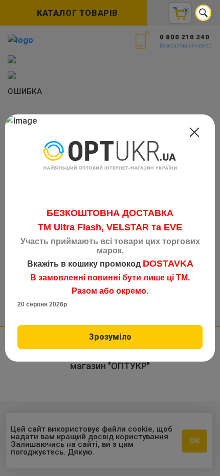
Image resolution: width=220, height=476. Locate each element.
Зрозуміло (110, 337)
